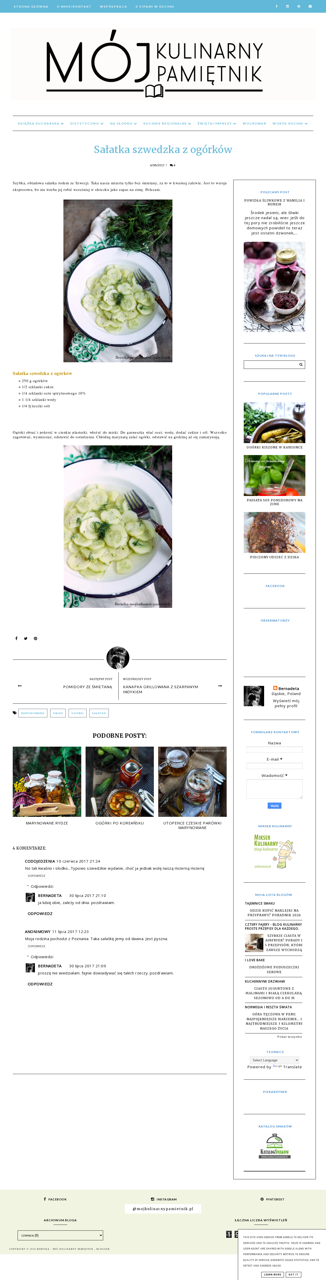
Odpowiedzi (42, 886)
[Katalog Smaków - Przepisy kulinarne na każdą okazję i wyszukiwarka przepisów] (275, 1156)
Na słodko (122, 123)
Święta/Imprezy (215, 123)
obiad (58, 713)
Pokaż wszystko (289, 1036)
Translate (292, 1066)
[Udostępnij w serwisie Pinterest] (35, 639)
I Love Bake (255, 960)
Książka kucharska (39, 123)
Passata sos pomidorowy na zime (275, 502)
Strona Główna (31, 6)
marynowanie (33, 713)
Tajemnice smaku (260, 903)
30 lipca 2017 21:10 (87, 895)
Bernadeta (50, 895)
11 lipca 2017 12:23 (70, 931)
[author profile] (120, 657)
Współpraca (113, 6)
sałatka (99, 713)
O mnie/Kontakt (74, 6)
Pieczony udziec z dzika (274, 557)
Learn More (272, 1274)
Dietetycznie (85, 123)
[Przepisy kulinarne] (274, 868)
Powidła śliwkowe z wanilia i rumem (274, 202)
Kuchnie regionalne (165, 123)
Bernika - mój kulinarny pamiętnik (65, 1249)
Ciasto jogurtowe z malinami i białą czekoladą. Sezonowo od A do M (274, 993)
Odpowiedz (37, 876)
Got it (293, 1274)
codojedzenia (40, 861)
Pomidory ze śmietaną (87, 687)
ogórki (77, 713)
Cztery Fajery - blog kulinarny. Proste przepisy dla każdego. (274, 926)
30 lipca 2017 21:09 (87, 965)
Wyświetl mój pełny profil (286, 703)
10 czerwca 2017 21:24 (78, 861)
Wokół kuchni (289, 123)
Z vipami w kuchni (154, 6)
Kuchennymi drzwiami (265, 981)
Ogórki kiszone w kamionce (275, 447)
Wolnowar (254, 123)
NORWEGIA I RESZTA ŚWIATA (268, 1007)
